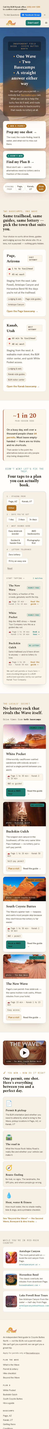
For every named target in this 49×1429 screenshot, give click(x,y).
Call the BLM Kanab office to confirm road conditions (21, 8)
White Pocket (9, 1390)
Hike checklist (9, 1373)
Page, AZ (20, 188)
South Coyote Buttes (13, 1398)
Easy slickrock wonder (15, 532)
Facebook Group (32, 15)
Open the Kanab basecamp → (23, 386)
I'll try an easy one (17, 561)
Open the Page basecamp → (22, 311)
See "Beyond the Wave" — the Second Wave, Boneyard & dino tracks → (23, 1220)
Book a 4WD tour (14, 792)
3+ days (33, 519)
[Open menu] (46, 22)
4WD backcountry (34, 532)
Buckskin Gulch (10, 1394)
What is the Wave (11, 1364)
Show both (41, 188)
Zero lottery (14, 554)
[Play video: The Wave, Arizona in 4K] (24, 1053)
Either (11, 508)
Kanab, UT (30, 188)
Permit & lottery (10, 1369)
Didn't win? (33, 22)
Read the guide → (34, 792)
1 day (11, 519)
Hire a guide (8, 1403)
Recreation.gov (28, 95)
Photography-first (33, 541)
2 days (22, 519)
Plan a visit (13, 868)
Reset (9, 568)
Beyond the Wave (11, 1377)
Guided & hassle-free (15, 541)
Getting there (9, 1424)
